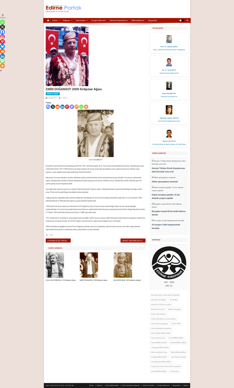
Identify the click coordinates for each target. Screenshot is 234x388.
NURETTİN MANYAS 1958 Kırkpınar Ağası (93, 280)
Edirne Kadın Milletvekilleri (161, 333)
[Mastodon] (72, 107)
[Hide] (1, 71)
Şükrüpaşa (174, 371)
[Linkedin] (62, 107)
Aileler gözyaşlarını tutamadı (165, 182)
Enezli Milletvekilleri (176, 338)
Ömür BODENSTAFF (169, 93)
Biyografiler (152, 20)
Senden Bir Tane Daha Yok (169, 96)
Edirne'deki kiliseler (158, 314)
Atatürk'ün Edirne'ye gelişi (161, 305)
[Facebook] (48, 107)
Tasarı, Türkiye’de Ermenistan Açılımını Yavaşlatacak (169, 50)
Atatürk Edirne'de (158, 309)
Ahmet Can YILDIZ (169, 141)
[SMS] (2, 61)
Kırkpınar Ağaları (52, 94)
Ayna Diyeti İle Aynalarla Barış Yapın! (169, 121)
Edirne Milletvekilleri (112, 385)
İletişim (185, 385)
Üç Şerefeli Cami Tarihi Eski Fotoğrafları (166, 366)
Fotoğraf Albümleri (98, 20)
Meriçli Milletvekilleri (178, 352)
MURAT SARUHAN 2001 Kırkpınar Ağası (134, 241)
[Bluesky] (2, 46)
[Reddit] (57, 107)
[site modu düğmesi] (181, 20)
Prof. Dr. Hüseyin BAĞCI (169, 47)
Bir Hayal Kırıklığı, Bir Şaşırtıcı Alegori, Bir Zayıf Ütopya (169, 144)
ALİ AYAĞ (173, 300)
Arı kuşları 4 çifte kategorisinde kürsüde (166, 226)
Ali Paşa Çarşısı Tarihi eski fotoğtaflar (165, 295)
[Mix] (76, 107)
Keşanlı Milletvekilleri (178, 343)
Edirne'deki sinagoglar (159, 324)
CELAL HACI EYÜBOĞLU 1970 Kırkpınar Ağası (61, 280)
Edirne (55, 20)
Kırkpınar (66, 20)
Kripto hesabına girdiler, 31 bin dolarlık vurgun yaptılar (166, 196)
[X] (53, 107)
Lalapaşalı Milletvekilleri (160, 347)
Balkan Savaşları (174, 309)
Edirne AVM (176, 324)
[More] (86, 107)
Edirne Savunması (158, 338)
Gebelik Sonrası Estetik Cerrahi (169, 73)
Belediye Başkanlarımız (119, 20)
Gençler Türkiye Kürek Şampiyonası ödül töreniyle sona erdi (168, 170)
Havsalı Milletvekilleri (159, 343)
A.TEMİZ (64, 98)
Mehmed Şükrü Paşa (159, 352)
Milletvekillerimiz (138, 20)
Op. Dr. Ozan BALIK (169, 70)
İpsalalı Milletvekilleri (159, 371)
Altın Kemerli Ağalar (158, 300)
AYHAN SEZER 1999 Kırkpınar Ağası (60, 241)
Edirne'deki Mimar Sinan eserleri (163, 319)
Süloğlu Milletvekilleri (159, 357)
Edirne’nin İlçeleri (148, 385)
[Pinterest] (67, 107)
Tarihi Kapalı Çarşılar (178, 357)
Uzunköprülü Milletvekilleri (161, 362)
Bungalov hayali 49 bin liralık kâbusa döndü (168, 213)
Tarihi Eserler (81, 20)
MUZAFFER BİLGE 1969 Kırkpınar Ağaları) (127, 280)
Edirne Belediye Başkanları (161, 328)
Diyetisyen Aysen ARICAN (169, 118)
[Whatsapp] (81, 107)
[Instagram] (2, 36)
